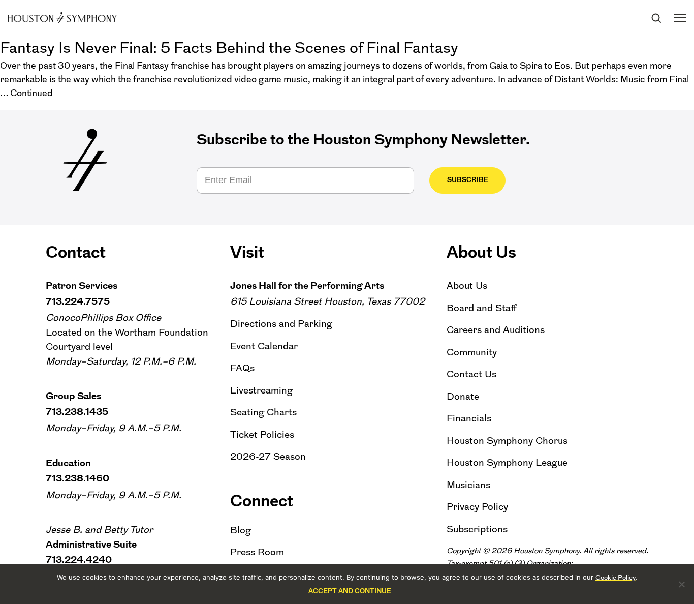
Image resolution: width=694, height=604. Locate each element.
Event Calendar (264, 346)
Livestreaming (261, 390)
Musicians (468, 485)
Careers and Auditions (496, 330)
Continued (31, 93)
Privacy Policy (477, 506)
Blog (240, 530)
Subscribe (467, 179)
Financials (469, 418)
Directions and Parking (281, 323)
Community (472, 352)
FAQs (242, 368)
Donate (463, 396)
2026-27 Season (268, 456)
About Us (467, 285)
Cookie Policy (615, 577)
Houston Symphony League (507, 462)
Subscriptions (477, 529)
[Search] (656, 18)
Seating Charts (263, 412)
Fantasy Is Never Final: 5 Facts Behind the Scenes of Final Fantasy (229, 47)
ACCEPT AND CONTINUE (349, 591)
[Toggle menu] (680, 18)
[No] (681, 584)
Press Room (257, 552)
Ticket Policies (262, 434)
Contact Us (471, 374)
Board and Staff (482, 308)
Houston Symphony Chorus (507, 440)
